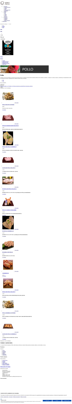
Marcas (1, 56)
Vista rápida (16, 102)
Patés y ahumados (7, 20)
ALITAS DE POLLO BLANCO (8, 167)
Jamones (5, 17)
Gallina (5, 14)
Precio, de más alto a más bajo (28, 86)
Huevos (5, 16)
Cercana (3, 60)
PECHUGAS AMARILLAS (8, 231)
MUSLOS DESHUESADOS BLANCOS (10, 125)
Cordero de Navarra (5, 61)
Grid (3, 80)
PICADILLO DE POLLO (7, 252)
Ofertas (3, 350)
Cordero (5, 8)
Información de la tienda (5, 366)
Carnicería (4, 6)
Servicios (3, 361)
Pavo (5, 13)
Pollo (5, 12)
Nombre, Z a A (11, 86)
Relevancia (2, 86)
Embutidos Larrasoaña (5, 63)
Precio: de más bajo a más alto (18, 86)
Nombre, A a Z (6, 86)
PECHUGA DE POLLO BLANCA (9, 188)
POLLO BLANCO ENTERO (8, 104)
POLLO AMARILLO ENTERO (8, 312)
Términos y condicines (5, 364)
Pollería (4, 11)
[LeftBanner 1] (7, 54)
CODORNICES (5, 273)
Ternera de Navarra (7, 7)
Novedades (4, 351)
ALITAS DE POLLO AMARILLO (9, 334)
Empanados (6, 10)
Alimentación (4, 21)
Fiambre (5, 19)
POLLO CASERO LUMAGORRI (9, 210)
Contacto (3, 362)
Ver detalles (4, 109)
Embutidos (6, 18)
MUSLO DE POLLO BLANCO (8, 291)
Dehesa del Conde (5, 62)
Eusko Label (4, 64)
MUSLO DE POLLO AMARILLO (9, 146)
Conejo (5, 15)
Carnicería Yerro (4, 360)
